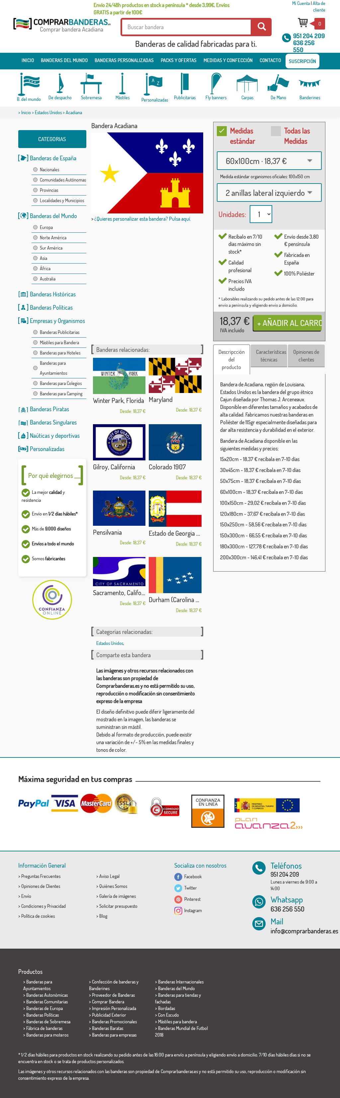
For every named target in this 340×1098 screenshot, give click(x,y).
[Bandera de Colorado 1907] (175, 442)
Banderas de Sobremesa (48, 1021)
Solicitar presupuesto (118, 906)
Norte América (53, 237)
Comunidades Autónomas (63, 180)
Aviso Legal (109, 876)
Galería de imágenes (117, 896)
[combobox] (269, 160)
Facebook (192, 876)
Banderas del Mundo (53, 215)
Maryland (161, 399)
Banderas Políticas (51, 307)
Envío (26, 896)
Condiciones (32, 906)
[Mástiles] (122, 83)
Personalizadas (47, 448)
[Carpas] (247, 83)
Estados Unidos (48, 112)
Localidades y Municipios (62, 200)
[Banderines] (310, 83)
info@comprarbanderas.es (304, 930)
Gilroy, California (114, 466)
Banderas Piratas (49, 409)
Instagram (192, 910)
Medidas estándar (242, 135)
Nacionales (49, 169)
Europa (46, 227)
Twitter (189, 888)
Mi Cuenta (301, 3)
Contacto (270, 60)
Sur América (51, 248)
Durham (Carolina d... (175, 599)
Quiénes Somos (113, 886)
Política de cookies (38, 916)
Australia (47, 278)
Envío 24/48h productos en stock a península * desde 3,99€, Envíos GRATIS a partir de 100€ (161, 9)
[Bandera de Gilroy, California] (119, 442)
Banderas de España (53, 158)
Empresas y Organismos (57, 320)
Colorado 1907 (167, 466)
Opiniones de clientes (306, 356)
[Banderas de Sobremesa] (91, 83)
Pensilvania (107, 532)
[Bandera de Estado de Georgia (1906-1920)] (175, 509)
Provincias (49, 190)
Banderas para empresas (114, 1035)
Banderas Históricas (53, 294)
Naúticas (40, 435)
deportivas (67, 435)
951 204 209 (309, 36)
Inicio (28, 60)
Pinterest (191, 899)
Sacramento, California (119, 592)
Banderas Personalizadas (124, 60)
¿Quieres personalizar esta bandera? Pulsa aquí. (142, 218)
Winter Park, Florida (118, 400)
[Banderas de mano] (278, 83)
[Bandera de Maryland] (175, 375)
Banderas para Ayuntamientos (53, 368)
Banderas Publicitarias (59, 332)
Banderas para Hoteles (60, 352)
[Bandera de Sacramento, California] (119, 571)
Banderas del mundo (64, 60)
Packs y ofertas (179, 60)
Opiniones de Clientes (40, 886)
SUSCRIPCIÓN (302, 61)
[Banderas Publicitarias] (185, 83)
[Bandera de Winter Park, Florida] (119, 376)
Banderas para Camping (61, 393)
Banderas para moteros (47, 1035)
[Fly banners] (216, 83)
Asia (43, 258)
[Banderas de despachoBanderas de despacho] (60, 83)
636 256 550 (303, 46)
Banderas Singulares (53, 422)
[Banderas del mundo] (29, 84)
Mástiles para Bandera (59, 342)
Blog (103, 916)
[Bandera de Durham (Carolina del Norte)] (175, 575)
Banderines (99, 988)
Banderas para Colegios (61, 383)
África (45, 268)
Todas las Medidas (297, 135)
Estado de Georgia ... (174, 533)
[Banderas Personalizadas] (153, 84)
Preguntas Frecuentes (40, 876)
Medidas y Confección (228, 60)
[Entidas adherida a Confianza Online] (207, 811)
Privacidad (56, 906)
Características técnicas (271, 356)
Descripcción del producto (231, 359)
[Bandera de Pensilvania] (119, 508)
